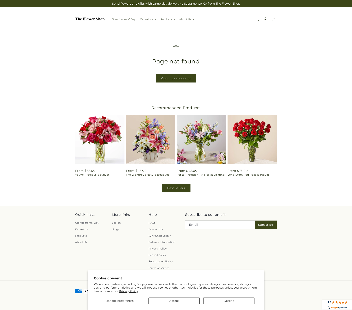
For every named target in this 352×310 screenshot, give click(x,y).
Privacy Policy (128, 291)
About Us (81, 242)
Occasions (81, 229)
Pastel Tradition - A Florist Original (201, 174)
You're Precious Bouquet (92, 174)
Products (81, 235)
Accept (174, 300)
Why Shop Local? (159, 235)
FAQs (151, 222)
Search (116, 222)
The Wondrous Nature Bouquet (147, 174)
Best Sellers (176, 188)
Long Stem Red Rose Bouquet (248, 174)
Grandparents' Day (87, 222)
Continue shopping (176, 78)
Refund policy (157, 255)
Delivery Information (161, 242)
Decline (229, 300)
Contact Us (155, 229)
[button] (148, 19)
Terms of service (158, 268)
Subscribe (265, 224)
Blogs (115, 229)
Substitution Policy (160, 261)
